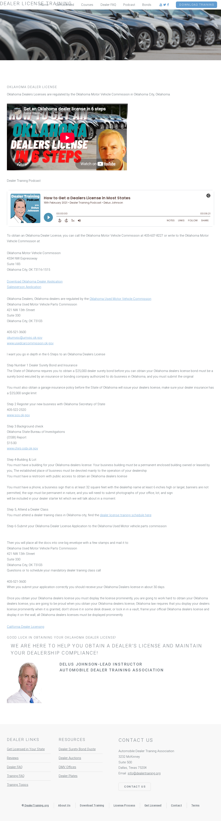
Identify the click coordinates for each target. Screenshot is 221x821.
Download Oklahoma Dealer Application (35, 281)
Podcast (129, 5)
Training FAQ (15, 776)
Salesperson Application (24, 287)
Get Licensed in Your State (26, 749)
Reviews (13, 758)
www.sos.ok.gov (18, 415)
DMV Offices (67, 767)
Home (44, 5)
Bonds (146, 5)
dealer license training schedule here (125, 515)
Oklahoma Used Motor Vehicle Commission (120, 299)
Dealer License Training (36, 3)
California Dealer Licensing (25, 627)
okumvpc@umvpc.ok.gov (24, 338)
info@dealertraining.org (144, 773)
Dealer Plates (68, 776)
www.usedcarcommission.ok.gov (30, 343)
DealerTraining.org (37, 805)
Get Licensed (65, 5)
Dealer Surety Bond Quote (77, 749)
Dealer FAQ (14, 767)
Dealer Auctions (70, 758)
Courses (87, 5)
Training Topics (17, 785)
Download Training (196, 4)
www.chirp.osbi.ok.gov (22, 448)
